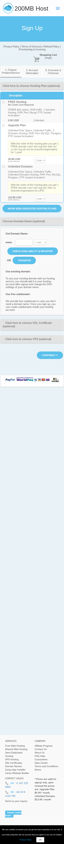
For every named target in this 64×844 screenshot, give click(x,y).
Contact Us (41, 749)
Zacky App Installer (15, 769)
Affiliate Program (44, 745)
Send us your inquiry (16, 801)
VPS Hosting (12, 759)
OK (40, 840)
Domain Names (13, 766)
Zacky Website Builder (17, 773)
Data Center (41, 762)
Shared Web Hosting (16, 749)
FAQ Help (40, 756)
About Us (40, 752)
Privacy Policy (26, 840)
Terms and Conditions (46, 766)
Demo (38, 769)
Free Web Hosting (15, 745)
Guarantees (41, 759)
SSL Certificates (13, 762)
